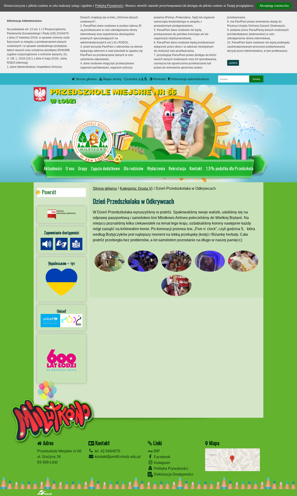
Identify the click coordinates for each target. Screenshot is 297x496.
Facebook (161, 457)
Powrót (49, 192)
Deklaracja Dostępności (173, 474)
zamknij (233, 63)
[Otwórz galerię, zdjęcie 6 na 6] (176, 285)
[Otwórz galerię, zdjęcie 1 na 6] (109, 261)
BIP (156, 451)
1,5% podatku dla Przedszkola (229, 168)
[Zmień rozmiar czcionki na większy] (142, 79)
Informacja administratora (189, 79)
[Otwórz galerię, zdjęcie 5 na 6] (243, 261)
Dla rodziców (133, 168)
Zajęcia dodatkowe (105, 168)
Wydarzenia (156, 168)
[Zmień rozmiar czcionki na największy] (145, 79)
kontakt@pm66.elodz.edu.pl (117, 457)
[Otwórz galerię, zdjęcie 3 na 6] (176, 261)
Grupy (82, 168)
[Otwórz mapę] (232, 459)
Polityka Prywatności (170, 468)
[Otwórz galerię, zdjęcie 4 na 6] (210, 261)
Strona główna (86, 79)
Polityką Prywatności (109, 5)
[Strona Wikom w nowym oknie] (44, 492)
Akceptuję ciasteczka (274, 5)
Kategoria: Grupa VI (136, 188)
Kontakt (196, 168)
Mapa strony (112, 79)
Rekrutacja (177, 168)
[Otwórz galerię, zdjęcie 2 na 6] (143, 261)
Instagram (161, 463)
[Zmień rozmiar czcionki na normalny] (139, 79)
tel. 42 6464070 (107, 451)
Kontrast (159, 79)
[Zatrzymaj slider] (178, 156)
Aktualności (53, 168)
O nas (70, 168)
